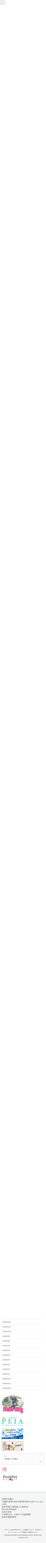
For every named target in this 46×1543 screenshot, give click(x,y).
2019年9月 (6, 1336)
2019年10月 (6, 1331)
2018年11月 (6, 1383)
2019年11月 (6, 1327)
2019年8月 (6, 1341)
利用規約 (24, 1532)
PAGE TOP (42, 1495)
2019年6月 (6, 1350)
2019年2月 (6, 1369)
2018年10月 (6, 1388)
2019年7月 (6, 1346)
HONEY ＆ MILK (11, 1459)
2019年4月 (6, 1360)
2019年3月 (6, 1364)
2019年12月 (6, 1322)
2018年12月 (6, 1379)
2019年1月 (6, 1374)
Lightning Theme (27, 1535)
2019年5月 (6, 1355)
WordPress (15, 1535)
